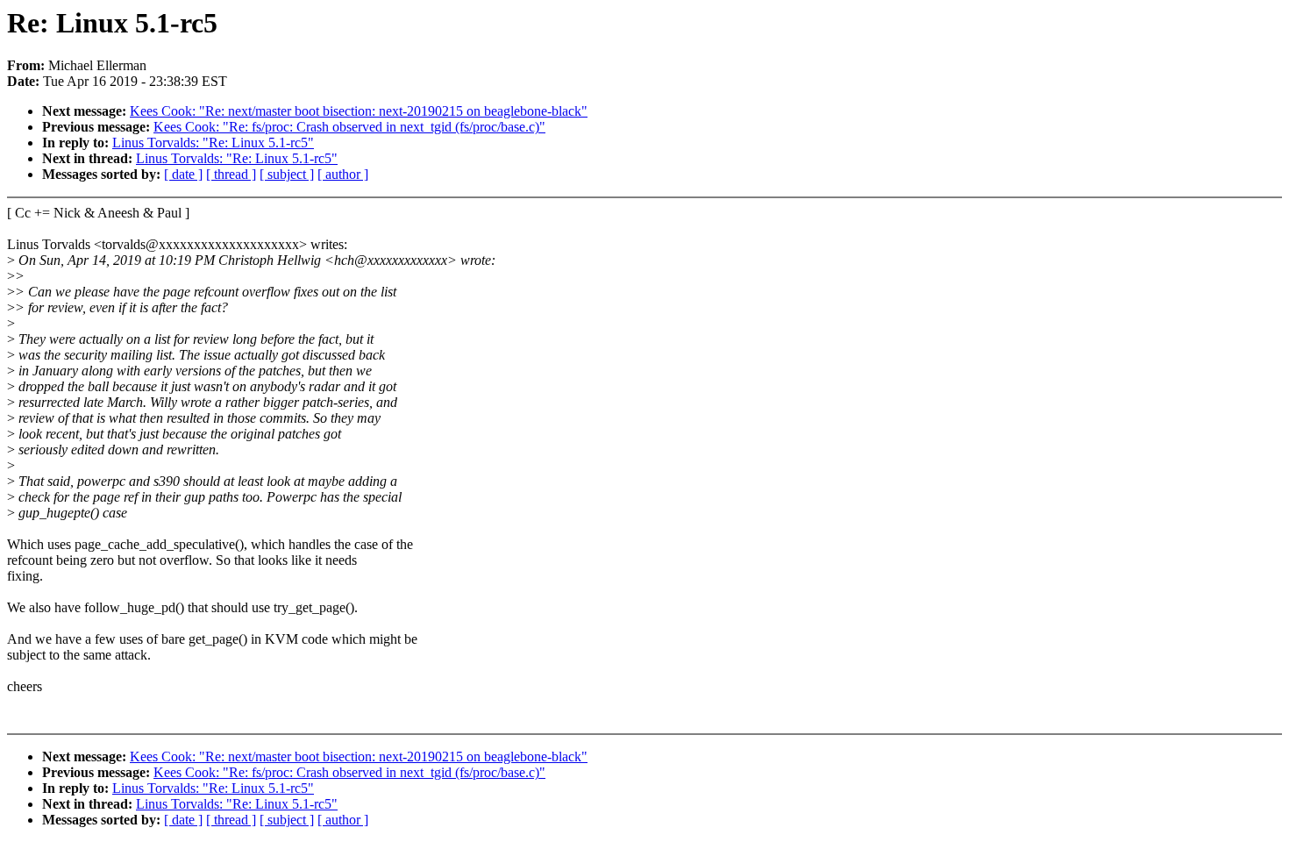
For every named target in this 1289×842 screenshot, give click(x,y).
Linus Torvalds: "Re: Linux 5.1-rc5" (213, 142)
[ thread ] (231, 174)
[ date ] (183, 174)
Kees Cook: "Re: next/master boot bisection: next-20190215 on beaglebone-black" (359, 110)
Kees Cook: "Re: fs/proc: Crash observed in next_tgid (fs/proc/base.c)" (349, 126)
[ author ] (342, 174)
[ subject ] (287, 174)
